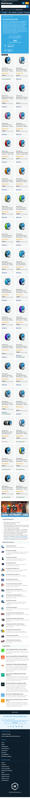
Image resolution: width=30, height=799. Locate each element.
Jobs (2, 772)
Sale (10, 12)
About (3, 762)
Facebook (8, 726)
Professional (5, 748)
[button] (15, 10)
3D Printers (20, 12)
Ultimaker (17, 536)
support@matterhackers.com (10, 736)
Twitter (11, 726)
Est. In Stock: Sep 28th (6, 79)
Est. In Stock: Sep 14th (20, 441)
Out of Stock (4, 441)
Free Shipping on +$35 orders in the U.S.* (9, 0)
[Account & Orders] (23, 3)
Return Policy (5, 774)
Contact (3, 764)
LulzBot (21, 536)
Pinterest (19, 726)
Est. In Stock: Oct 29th (6, 469)
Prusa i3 (10, 537)
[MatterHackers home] (7, 3)
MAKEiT (25, 536)
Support (3, 752)
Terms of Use (5, 778)
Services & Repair (6, 756)
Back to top (15, 712)
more (15, 537)
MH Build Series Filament (8, 16)
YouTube (22, 726)
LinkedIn (16, 726)
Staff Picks (14, 12)
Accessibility (5, 780)
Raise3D (6, 537)
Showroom (4, 746)
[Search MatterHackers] (27, 6)
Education (4, 750)
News (3, 744)
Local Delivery (5, 768)
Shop (2, 742)
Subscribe (15, 722)
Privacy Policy (5, 776)
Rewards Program (6, 770)
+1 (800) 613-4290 (6, 734)
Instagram (13, 726)
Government (5, 754)
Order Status (5, 766)
